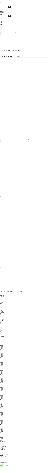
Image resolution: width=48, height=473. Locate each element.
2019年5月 (1, 420)
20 (3, 293)
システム (1, 330)
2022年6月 (1, 387)
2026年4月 (1, 346)
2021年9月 (1, 395)
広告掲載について (2, 441)
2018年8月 (1, 428)
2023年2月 (1, 380)
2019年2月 (1, 423)
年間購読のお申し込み (3, 12)
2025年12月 (1, 350)
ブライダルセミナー (2, 10)
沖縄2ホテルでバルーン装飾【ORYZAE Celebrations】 (7, 339)
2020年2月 (1, 412)
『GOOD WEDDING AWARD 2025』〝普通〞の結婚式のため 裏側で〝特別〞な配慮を (16, 32)
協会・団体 (1, 318)
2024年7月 (1, 365)
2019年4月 (1, 421)
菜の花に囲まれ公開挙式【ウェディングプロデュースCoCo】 (11, 265)
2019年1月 (1, 424)
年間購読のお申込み (3, 446)
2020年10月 (1, 405)
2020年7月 (1, 408)
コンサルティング (2, 329)
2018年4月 (1, 432)
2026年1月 (1, 349)
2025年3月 (1, 358)
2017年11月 (1, 436)
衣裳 (0, 322)
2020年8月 (1, 407)
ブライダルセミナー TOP (4, 454)
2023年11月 (1, 372)
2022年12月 (1, 382)
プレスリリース (3, 448)
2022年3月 (1, 390)
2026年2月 (1, 348)
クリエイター (2, 312)
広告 (0, 304)
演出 (0, 326)
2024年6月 (1, 366)
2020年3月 (1, 411)
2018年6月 (1, 430)
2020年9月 (1, 406)
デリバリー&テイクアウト (3, 305)
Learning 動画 (2, 296)
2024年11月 (1, 361)
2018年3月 (1, 433)
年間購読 (1, 440)
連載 (0, 313)
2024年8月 (1, 364)
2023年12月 (1, 371)
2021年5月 (1, 399)
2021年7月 (1, 397)
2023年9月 (1, 374)
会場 (0, 314)
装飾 (0, 323)
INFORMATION (2, 11)
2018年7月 (1, 429)
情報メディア (2, 331)
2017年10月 (1, 437)
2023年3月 (1, 379)
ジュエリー (1, 306)
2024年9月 (1, 363)
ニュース (1, 21)
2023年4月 (1, 378)
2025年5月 (1, 356)
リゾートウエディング (3, 319)
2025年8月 (1, 353)
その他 (1, 321)
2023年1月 (1, 381)
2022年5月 (1, 388)
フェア (1, 298)
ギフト (1, 328)
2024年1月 (1, 370)
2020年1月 (1, 413)
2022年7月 (1, 386)
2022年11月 (1, 383)
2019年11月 (1, 415)
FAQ (0, 458)
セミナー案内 (2, 295)
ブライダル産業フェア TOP (4, 450)
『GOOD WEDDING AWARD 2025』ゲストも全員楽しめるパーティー (13, 56)
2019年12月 (1, 414)
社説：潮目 (1, 311)
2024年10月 (1, 362)
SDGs (1, 303)
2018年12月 (1, 425)
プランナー (1, 320)
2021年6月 (1, 398)
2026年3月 (1, 347)
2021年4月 (1, 400)
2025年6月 (1, 355)
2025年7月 (1, 354)
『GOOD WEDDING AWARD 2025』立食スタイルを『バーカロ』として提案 (14, 139)
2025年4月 (1, 357)
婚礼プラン (1, 302)
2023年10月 (1, 373)
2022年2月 (1, 391)
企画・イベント (2, 297)
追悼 (0, 301)
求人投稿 (1, 310)
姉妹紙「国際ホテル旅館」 (3, 462)
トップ (1, 20)
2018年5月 (1, 431)
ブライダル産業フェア (3, 449)
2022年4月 (1, 389)
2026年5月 (1, 345)
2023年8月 (1, 375)
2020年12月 (1, 403)
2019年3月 (1, 422)
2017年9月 (1, 438)
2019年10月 (1, 416)
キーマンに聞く (3, 445)
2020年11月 (1, 404)
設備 (0, 327)
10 (2, 293)
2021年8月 (1, 396)
